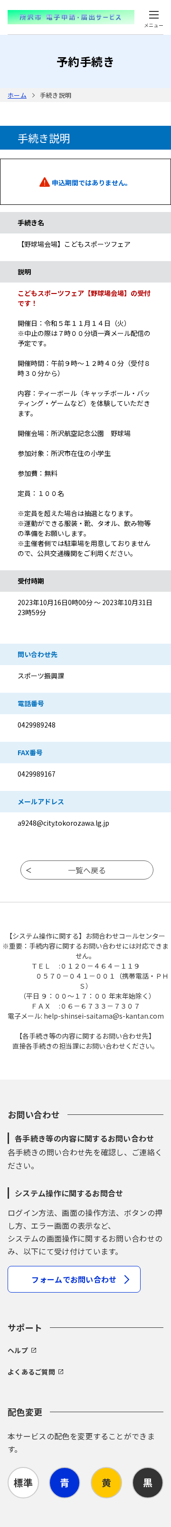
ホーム (17, 95)
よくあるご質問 (31, 1371)
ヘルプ (18, 1350)
